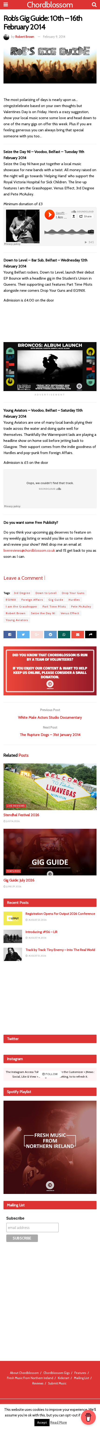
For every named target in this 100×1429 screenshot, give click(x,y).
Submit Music (57, 1383)
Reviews (37, 1383)
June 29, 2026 (13, 886)
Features (13, 871)
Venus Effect (70, 613)
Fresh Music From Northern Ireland (30, 1378)
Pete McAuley (81, 606)
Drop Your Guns (73, 593)
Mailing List (81, 1378)
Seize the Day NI (43, 613)
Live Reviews (16, 805)
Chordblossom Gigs (56, 1373)
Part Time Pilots (54, 606)
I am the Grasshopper (21, 606)
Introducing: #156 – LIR (41, 932)
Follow (51, 1074)
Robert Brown (24, 36)
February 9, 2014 (54, 36)
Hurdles (74, 599)
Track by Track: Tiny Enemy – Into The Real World (60, 950)
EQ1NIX (11, 599)
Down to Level (46, 593)
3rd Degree (22, 593)
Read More (58, 1422)
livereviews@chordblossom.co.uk (29, 550)
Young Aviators (17, 620)
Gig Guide (55, 599)
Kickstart (63, 1378)
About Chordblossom (24, 1373)
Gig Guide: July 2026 (18, 880)
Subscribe (15, 1218)
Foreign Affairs (32, 599)
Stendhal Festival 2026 (21, 815)
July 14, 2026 (13, 821)
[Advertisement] (50, 997)
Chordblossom (50, 5)
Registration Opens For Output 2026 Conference (60, 914)
